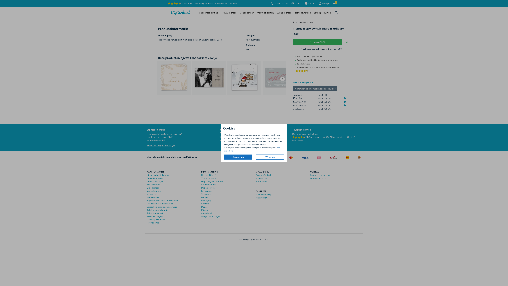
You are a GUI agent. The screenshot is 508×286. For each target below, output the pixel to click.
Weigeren (270, 157)
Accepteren (238, 157)
